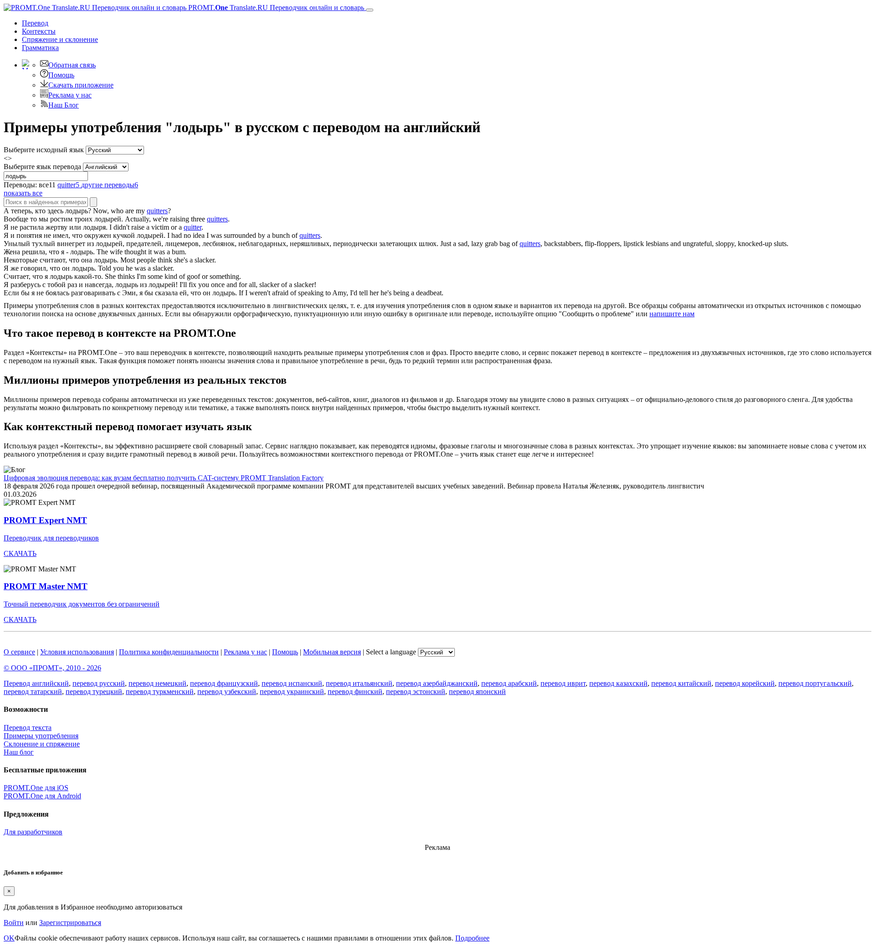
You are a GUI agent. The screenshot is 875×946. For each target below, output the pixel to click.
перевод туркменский (160, 691)
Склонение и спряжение (42, 744)
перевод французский (224, 683)
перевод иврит (563, 683)
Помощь (61, 75)
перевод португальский (815, 683)
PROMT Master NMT (46, 586)
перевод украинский (292, 691)
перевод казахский (618, 683)
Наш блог (19, 752)
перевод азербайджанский (437, 683)
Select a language (391, 652)
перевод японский (477, 691)
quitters (157, 211)
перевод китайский (681, 683)
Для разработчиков (33, 832)
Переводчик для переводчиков (51, 538)
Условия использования (77, 652)
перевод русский (98, 683)
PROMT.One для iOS (36, 788)
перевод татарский (33, 691)
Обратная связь (72, 65)
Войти (14, 922)
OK (9, 938)
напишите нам (672, 314)
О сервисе (19, 652)
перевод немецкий (157, 683)
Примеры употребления (41, 736)
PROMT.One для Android (42, 796)
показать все (23, 193)
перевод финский (355, 691)
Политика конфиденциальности (169, 652)
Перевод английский (36, 683)
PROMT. (275, 7)
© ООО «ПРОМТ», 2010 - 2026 (52, 668)
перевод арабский (509, 683)
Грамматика (40, 47)
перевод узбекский (226, 691)
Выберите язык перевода (42, 166)
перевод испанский (292, 683)
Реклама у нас (70, 95)
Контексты (39, 31)
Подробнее (472, 938)
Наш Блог (63, 105)
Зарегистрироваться (70, 922)
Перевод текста (27, 727)
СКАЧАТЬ (20, 553)
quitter (192, 227)
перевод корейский (745, 683)
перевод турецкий (94, 691)
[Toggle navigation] (369, 10)
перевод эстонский (415, 691)
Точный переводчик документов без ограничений (82, 604)
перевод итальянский (359, 683)
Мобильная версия (332, 652)
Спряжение (60, 39)
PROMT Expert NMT (45, 520)
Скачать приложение (80, 85)
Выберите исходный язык (44, 150)
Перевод (35, 23)
